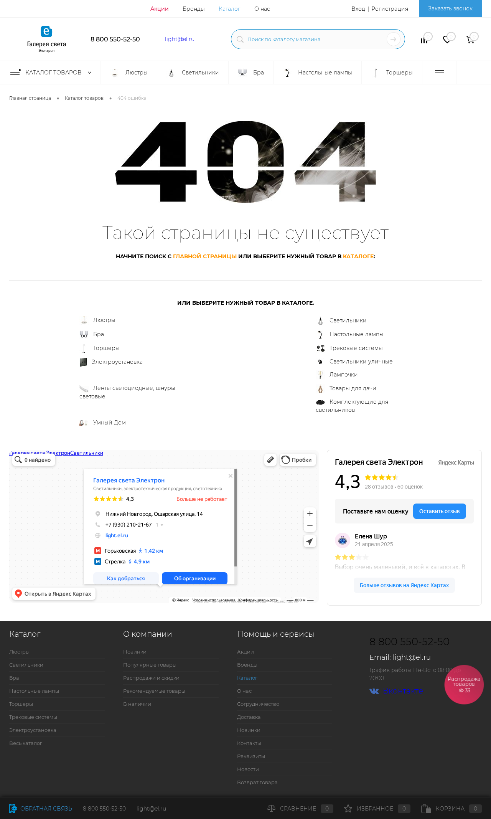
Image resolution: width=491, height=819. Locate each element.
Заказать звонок (450, 8)
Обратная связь (45, 808)
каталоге (358, 256)
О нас (262, 8)
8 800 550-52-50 (115, 39)
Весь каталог (25, 743)
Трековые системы (356, 348)
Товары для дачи (353, 388)
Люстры (104, 320)
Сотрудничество (258, 704)
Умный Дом (109, 422)
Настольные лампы (357, 334)
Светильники (348, 320)
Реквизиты (251, 756)
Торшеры (106, 348)
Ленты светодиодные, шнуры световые (127, 392)
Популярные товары (149, 665)
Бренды (194, 8)
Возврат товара (257, 782)
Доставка (249, 717)
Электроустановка (117, 361)
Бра (98, 334)
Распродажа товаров (464, 684)
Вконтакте (403, 691)
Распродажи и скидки (151, 678)
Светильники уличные (361, 361)
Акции (159, 8)
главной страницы (205, 256)
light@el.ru (179, 39)
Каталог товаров (54, 72)
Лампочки (344, 374)
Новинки (135, 652)
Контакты (249, 743)
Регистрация (389, 8)
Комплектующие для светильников (352, 405)
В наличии (137, 704)
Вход (358, 8)
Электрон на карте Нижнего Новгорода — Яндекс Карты (245, 601)
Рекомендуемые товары (154, 691)
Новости (248, 769)
